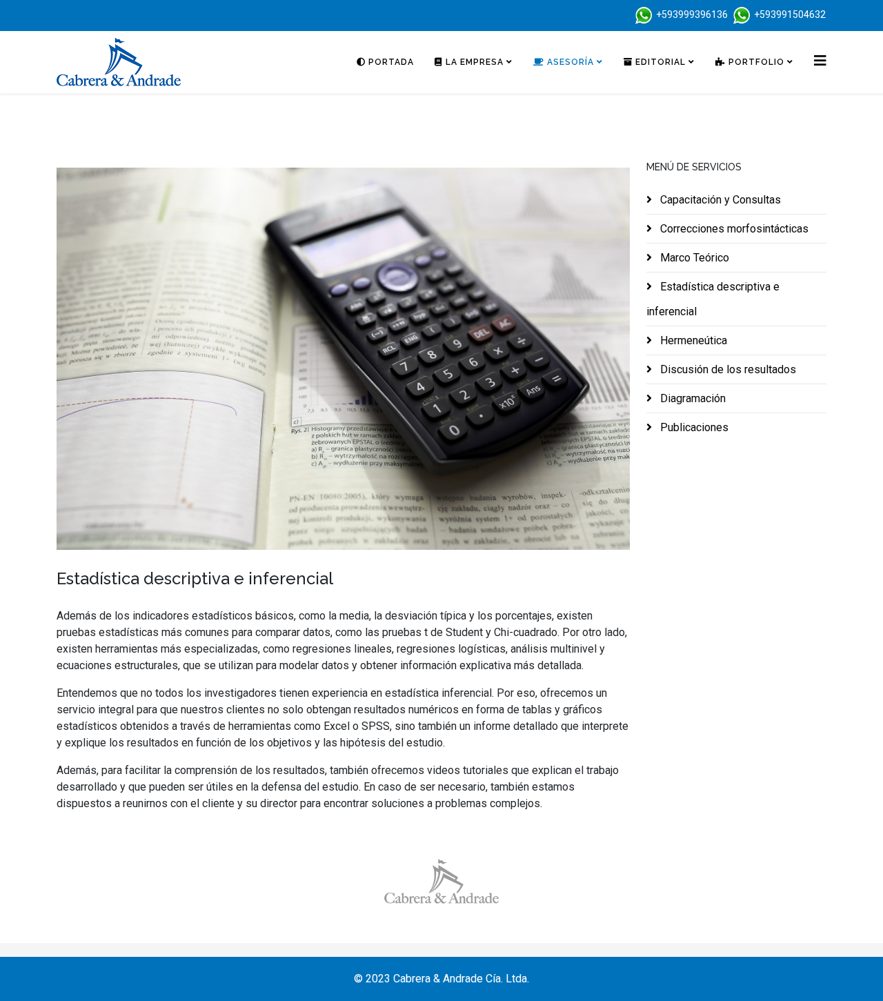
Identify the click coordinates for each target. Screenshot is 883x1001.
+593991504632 (790, 14)
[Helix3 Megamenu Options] (820, 61)
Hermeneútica (692, 340)
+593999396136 (692, 14)
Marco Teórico (693, 257)
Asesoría (569, 62)
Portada (390, 62)
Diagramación (691, 398)
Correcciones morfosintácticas (732, 228)
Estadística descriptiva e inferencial (713, 299)
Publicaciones (692, 427)
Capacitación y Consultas (719, 199)
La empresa (473, 62)
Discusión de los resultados (726, 369)
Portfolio (755, 62)
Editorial (659, 62)
